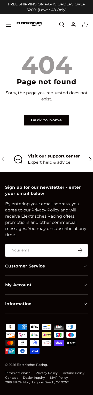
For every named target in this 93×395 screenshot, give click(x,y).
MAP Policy (59, 378)
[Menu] (8, 24)
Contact (11, 378)
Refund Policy (73, 373)
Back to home (46, 120)
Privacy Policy (47, 373)
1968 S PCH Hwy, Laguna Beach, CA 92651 (37, 382)
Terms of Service (17, 373)
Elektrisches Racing (32, 365)
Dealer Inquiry (34, 378)
